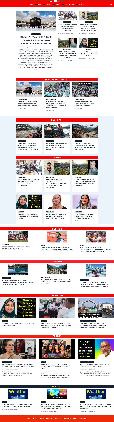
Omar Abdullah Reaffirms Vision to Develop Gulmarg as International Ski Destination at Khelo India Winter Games (95, 284)
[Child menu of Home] (36, 4)
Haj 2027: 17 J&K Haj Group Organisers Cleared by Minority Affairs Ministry (36, 40)
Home (28, 418)
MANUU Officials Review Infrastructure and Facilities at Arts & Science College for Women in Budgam (56, 325)
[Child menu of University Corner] (77, 4)
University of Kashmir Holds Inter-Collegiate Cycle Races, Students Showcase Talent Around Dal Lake (93, 325)
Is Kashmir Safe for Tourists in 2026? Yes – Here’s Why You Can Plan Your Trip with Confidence (57, 281)
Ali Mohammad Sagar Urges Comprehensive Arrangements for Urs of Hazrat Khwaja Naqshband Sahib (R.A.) (95, 249)
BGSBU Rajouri (67, 22)
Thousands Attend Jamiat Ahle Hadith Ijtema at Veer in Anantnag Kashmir (84, 104)
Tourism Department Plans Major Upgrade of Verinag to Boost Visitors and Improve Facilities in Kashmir (18, 282)
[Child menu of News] (44, 4)
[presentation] (36, 21)
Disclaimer (57, 418)
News (8, 244)
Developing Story (36, 34)
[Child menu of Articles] (63, 4)
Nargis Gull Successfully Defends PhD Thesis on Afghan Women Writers (56, 216)
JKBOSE (81, 4)
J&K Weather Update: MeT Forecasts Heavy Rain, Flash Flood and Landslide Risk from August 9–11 (96, 406)
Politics (4, 244)
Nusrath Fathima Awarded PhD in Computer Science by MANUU (89, 54)
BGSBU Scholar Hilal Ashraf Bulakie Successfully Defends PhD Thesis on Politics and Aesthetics (56, 183)
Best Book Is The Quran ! (80, 418)
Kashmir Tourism (45, 277)
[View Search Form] (111, 4)
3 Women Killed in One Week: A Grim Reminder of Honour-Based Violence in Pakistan (55, 366)
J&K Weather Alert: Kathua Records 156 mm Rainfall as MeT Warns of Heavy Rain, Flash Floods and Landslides (56, 406)
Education (88, 49)
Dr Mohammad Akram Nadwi (87, 361)
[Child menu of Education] (54, 4)
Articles (43, 361)
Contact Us (49, 418)
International (21, 141)
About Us (41, 418)
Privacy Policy (67, 418)
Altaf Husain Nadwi (7, 361)
